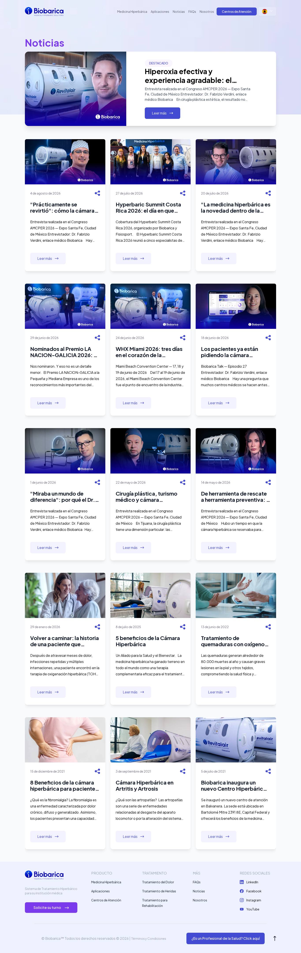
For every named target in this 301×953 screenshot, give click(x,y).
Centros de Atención (236, 11)
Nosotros (207, 11)
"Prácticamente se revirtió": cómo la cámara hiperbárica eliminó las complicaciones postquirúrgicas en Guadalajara (62, 207)
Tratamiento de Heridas (159, 891)
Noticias (179, 11)
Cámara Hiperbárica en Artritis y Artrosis (144, 785)
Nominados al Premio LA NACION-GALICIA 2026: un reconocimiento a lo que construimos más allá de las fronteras (64, 352)
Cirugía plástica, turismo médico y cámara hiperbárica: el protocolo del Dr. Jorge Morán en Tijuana (147, 496)
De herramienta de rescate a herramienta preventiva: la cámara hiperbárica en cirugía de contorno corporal (236, 496)
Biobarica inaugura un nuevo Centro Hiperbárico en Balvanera (234, 785)
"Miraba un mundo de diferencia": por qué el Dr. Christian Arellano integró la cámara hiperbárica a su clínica (64, 496)
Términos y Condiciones (148, 938)
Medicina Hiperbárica (132, 11)
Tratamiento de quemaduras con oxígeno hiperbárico (233, 641)
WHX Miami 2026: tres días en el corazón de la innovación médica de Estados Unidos (149, 352)
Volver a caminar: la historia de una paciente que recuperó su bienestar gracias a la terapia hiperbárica (64, 641)
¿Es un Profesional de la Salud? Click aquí (225, 938)
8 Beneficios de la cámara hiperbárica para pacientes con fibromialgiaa (64, 785)
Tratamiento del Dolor (158, 882)
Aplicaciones (160, 11)
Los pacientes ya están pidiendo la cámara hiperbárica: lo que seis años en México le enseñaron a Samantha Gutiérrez (230, 352)
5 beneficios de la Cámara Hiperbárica (148, 641)
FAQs (192, 11)
